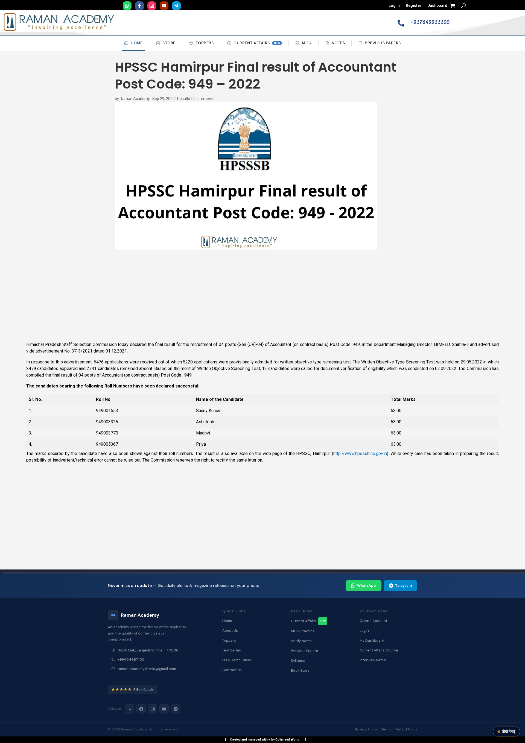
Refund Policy (406, 729)
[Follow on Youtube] (164, 5)
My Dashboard (372, 640)
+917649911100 (430, 22)
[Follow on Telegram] (176, 5)
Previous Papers (383, 42)
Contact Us (232, 670)
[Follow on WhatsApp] (127, 5)
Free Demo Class (236, 660)
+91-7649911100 (131, 659)
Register (413, 6)
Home (136, 42)
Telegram (403, 585)
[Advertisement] (262, 296)
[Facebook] (141, 708)
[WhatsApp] (129, 708)
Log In (394, 6)
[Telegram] (175, 708)
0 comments (203, 98)
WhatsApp (366, 585)
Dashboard (437, 6)
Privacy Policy (366, 729)
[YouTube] (164, 708)
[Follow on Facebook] (139, 5)
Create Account (373, 620)
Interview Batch (373, 660)
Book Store (300, 670)
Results (183, 98)
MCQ (307, 42)
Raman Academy (135, 98)
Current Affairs (257, 42)
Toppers (205, 42)
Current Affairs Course (379, 650)
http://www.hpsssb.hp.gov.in (360, 453)
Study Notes (301, 641)
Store (169, 42)
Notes (338, 42)
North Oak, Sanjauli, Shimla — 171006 (148, 650)
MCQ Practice (303, 631)
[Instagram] (152, 708)
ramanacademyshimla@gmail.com (147, 668)
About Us (230, 630)
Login (364, 630)
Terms (386, 729)
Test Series (231, 650)
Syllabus (298, 660)
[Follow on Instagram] (151, 5)
